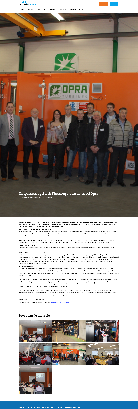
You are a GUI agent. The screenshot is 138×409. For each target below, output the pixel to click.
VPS (39, 9)
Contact (81, 9)
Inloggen (114, 4)
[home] (29, 3)
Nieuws (52, 9)
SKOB (45, 9)
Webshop (73, 9)
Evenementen (62, 9)
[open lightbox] (35, 331)
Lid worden (103, 4)
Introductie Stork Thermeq (60, 302)
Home (22, 9)
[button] (31, 9)
